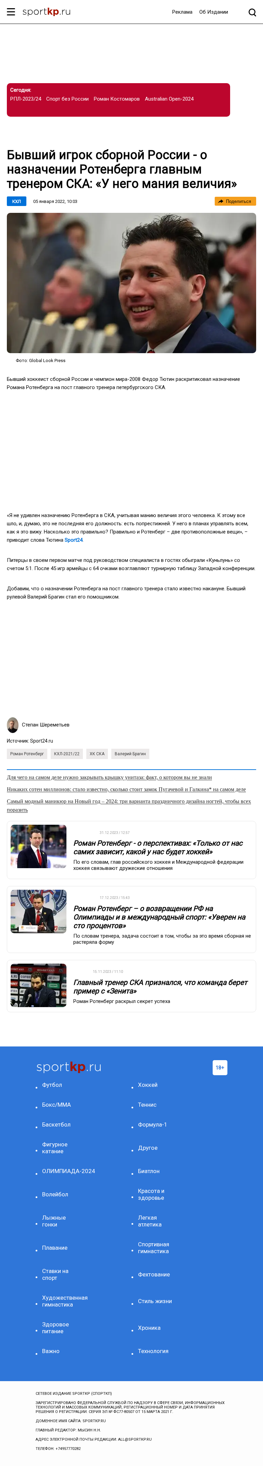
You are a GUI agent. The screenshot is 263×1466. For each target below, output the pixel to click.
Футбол (52, 1084)
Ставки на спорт (55, 1274)
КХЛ (16, 201)
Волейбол (55, 1194)
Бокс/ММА (56, 1104)
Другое (148, 1147)
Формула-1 (152, 1124)
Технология (153, 1351)
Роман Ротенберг (27, 753)
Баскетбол (56, 1124)
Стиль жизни (155, 1301)
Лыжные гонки (54, 1221)
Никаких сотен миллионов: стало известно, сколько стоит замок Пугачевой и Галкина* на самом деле (126, 789)
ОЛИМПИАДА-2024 (60, 1171)
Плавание (54, 1247)
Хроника (149, 1327)
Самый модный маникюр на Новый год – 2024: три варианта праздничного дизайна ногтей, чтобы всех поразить (129, 805)
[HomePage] (46, 12)
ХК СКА (97, 753)
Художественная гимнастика (60, 1301)
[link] (131, 283)
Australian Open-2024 (169, 99)
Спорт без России (67, 99)
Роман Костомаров (117, 99)
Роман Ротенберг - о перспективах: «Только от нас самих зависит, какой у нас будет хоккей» (157, 847)
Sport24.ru (41, 741)
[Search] (252, 12)
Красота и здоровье (151, 1194)
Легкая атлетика (150, 1221)
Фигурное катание (54, 1148)
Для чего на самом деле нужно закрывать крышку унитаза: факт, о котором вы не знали (109, 777)
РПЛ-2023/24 (25, 99)
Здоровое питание (55, 1328)
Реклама (182, 12)
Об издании (213, 12)
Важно (51, 1351)
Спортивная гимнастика (153, 1248)
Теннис (147, 1104)
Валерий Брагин (130, 753)
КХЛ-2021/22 (66, 753)
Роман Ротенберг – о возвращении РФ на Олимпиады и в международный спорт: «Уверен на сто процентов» (159, 917)
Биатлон (149, 1171)
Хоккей (148, 1084)
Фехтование (154, 1274)
